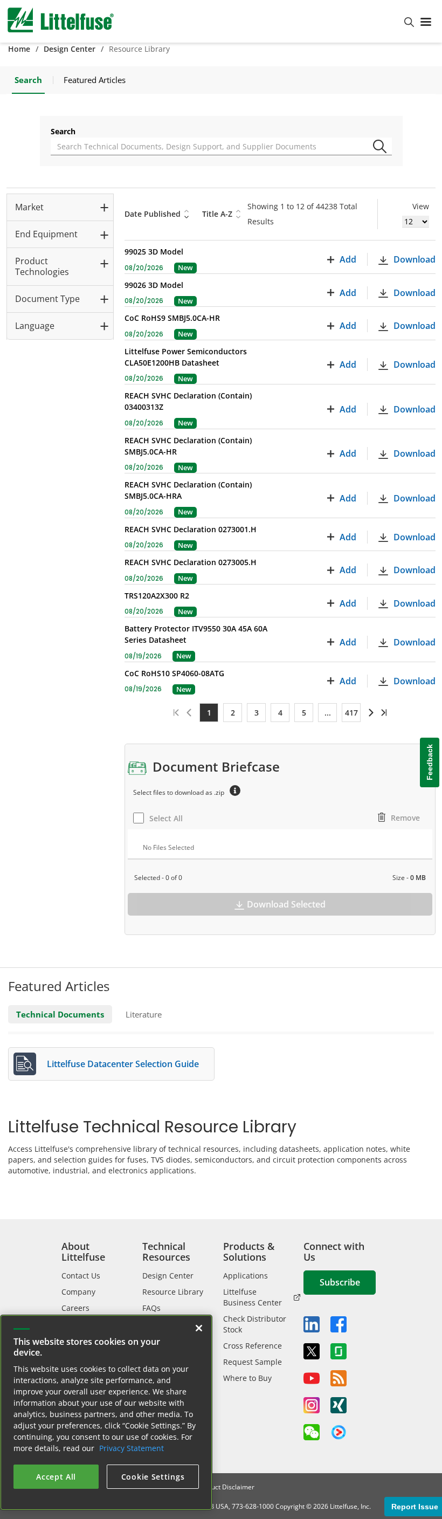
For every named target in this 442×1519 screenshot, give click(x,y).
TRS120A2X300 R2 (157, 595)
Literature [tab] (144, 1014)
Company (78, 1292)
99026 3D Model (154, 285)
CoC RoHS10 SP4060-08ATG (174, 673)
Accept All (56, 1477)
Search (63, 131)
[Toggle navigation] (428, 21)
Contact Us (80, 1275)
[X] (311, 1351)
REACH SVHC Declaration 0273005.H (191, 562)
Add (348, 259)
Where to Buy (247, 1378)
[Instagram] (311, 1405)
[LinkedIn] (311, 1324)
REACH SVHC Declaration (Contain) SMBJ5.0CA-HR (188, 446)
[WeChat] (311, 1432)
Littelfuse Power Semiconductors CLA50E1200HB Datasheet (186, 357)
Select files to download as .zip (178, 792)
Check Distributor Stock (254, 1324)
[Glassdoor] (338, 1351)
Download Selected (286, 904)
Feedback (429, 762)
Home (19, 49)
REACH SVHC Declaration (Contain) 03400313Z (188, 401)
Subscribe (340, 1282)
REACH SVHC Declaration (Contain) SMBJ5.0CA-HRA (188, 490)
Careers (75, 1308)
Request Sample (252, 1362)
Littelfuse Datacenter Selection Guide (123, 1064)
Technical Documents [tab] (60, 1014)
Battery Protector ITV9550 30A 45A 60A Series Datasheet (196, 634)
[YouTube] (311, 1378)
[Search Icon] (381, 142)
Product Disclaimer (225, 1486)
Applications (245, 1275)
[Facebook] (338, 1324)
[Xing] (338, 1405)
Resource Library (172, 1292)
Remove (405, 818)
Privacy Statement (131, 1448)
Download (414, 259)
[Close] (199, 1328)
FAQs (151, 1308)
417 (351, 712)
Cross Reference (252, 1346)
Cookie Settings (153, 1477)
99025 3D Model (154, 251)
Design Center (69, 49)
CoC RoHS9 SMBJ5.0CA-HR (172, 318)
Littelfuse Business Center (252, 1297)
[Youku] (338, 1433)
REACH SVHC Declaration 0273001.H (191, 529)
